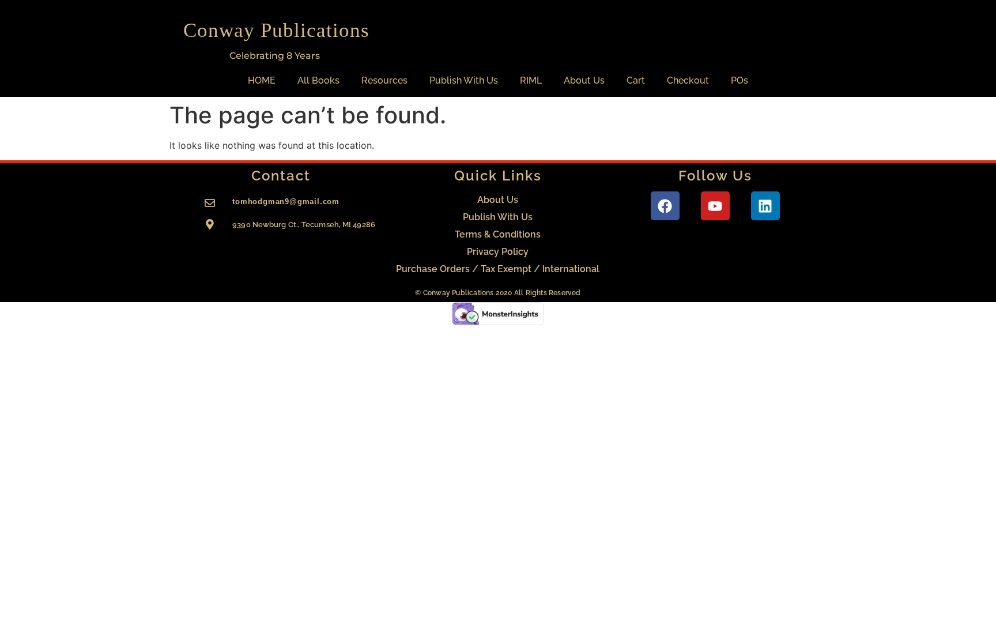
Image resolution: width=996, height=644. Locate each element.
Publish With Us (463, 80)
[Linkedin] (765, 205)
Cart (636, 80)
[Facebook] (665, 205)
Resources (384, 80)
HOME (262, 80)
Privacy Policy (498, 251)
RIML (531, 80)
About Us (584, 80)
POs (739, 80)
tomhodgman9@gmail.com (285, 201)
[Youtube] (715, 205)
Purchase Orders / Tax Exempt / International (497, 268)
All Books (318, 80)
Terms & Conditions (498, 234)
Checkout (688, 80)
